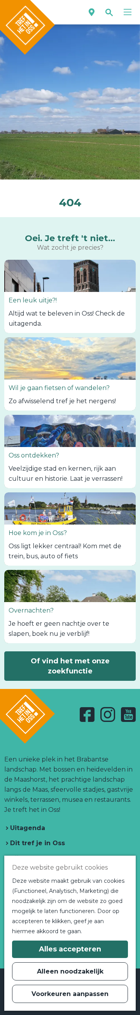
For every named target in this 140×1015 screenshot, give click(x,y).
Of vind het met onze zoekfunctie (70, 666)
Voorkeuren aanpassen (70, 994)
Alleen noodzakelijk (70, 971)
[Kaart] (91, 12)
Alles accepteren (70, 949)
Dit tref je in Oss (36, 843)
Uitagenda (26, 828)
